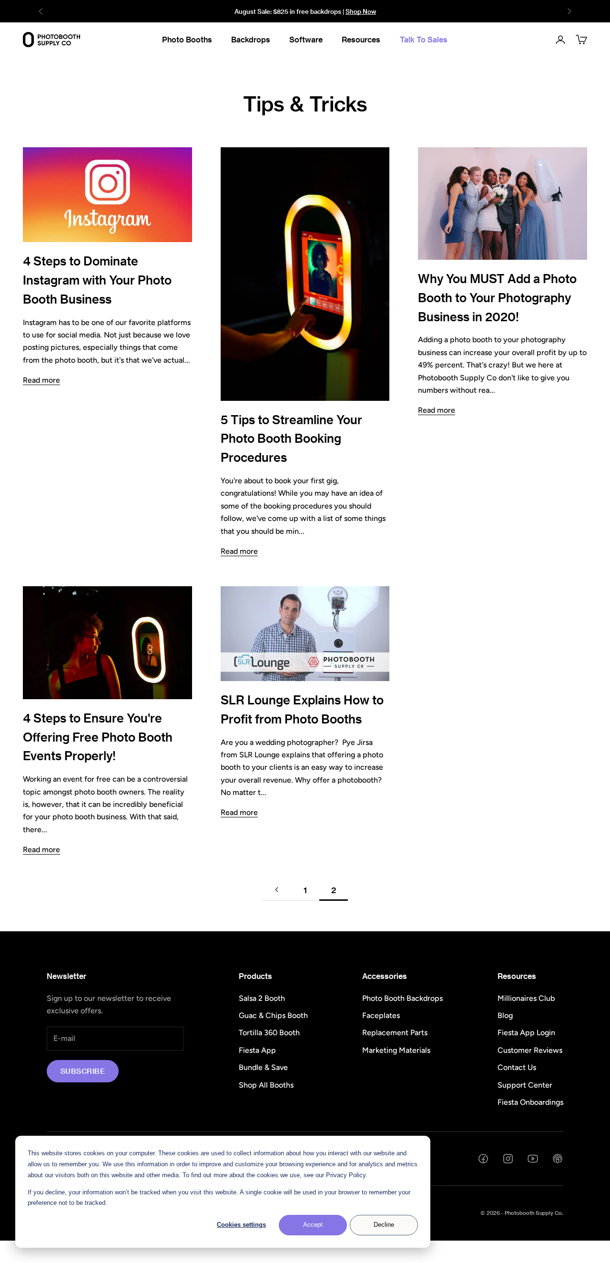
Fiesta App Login (526, 1032)
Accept (313, 1224)
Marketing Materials (396, 1050)
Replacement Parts (394, 1032)
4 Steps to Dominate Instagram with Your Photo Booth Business (97, 280)
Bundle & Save (263, 1067)
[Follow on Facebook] (483, 1158)
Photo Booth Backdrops (402, 998)
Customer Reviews (530, 1050)
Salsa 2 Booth (262, 998)
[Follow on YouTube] (533, 1158)
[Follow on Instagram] (508, 1158)
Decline (384, 1224)
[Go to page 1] (276, 889)
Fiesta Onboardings (530, 1102)
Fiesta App (257, 1050)
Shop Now (361, 11)
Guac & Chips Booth (273, 1015)
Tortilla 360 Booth (269, 1032)
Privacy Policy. (346, 1175)
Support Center (525, 1085)
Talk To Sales (423, 39)
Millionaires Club (526, 998)
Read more (41, 380)
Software (306, 39)
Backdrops (250, 39)
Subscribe (83, 1071)
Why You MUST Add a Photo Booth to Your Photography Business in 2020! (497, 297)
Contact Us (517, 1067)
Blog (505, 1015)
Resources (361, 39)
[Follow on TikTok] (557, 1158)
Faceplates (381, 1015)
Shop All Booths (266, 1085)
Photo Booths (187, 39)
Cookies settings (241, 1224)
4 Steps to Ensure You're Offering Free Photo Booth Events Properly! (98, 737)
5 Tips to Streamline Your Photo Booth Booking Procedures (291, 438)
